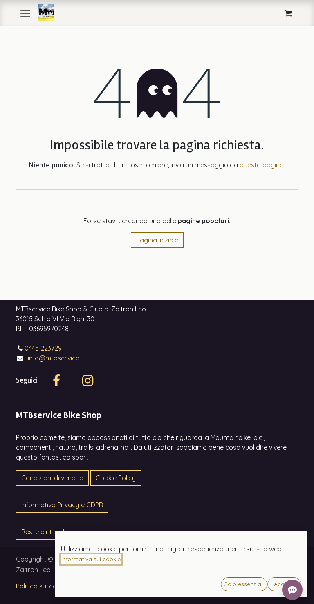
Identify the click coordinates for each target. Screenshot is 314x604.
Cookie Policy (116, 478)
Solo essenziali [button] (244, 584)
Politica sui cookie (42, 586)
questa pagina (262, 165)
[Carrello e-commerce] (288, 13)
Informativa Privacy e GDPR (62, 505)
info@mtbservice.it (56, 358)
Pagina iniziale (157, 240)
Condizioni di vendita (52, 478)
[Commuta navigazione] (25, 13)
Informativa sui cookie (91, 559)
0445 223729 (43, 348)
